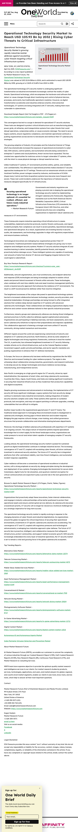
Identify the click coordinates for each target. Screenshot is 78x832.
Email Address (11, 813)
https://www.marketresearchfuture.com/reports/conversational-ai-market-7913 (35, 593)
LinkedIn (7, 733)
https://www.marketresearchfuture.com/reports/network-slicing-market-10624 (35, 602)
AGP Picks (6, 3)
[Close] (40, 788)
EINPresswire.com (23, 69)
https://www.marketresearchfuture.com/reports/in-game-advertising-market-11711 (37, 621)
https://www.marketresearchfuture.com (26, 709)
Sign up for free (22, 821)
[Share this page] (72, 24)
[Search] (62, 23)
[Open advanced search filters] (66, 23)
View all (73, 3)
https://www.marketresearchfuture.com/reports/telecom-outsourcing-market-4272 (37, 562)
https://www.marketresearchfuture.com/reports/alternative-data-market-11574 (36, 554)
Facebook (8, 727)
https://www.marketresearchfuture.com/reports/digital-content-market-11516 (35, 630)
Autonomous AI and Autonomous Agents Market (23, 635)
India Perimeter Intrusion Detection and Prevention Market (27, 641)
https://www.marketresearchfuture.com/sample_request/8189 (29, 117)
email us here (9, 722)
